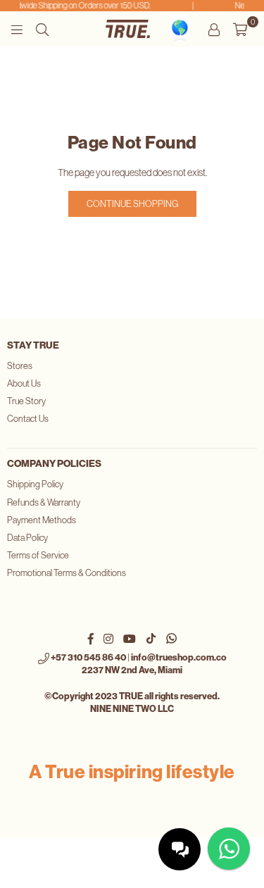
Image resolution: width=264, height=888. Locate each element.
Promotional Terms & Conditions (66, 573)
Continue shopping (132, 204)
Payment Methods (41, 520)
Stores (19, 366)
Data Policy (27, 537)
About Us (24, 383)
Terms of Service (38, 555)
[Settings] (214, 28)
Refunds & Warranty (43, 502)
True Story (26, 401)
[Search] (42, 28)
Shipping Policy (35, 484)
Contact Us (28, 418)
